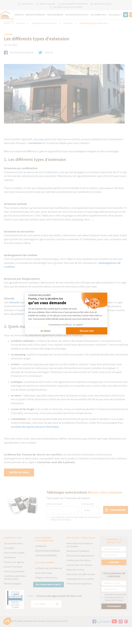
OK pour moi (87, 330)
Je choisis (45, 330)
